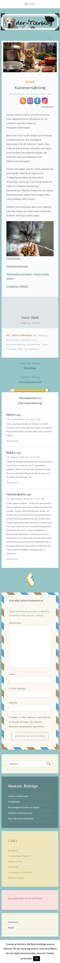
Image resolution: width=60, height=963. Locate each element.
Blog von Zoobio (16, 877)
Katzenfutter (13, 258)
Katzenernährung (15, 344)
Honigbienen (14, 801)
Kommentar (16, 623)
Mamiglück (13, 850)
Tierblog (11, 348)
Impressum (13, 922)
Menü (32, 4)
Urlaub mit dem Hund (18, 796)
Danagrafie (13, 867)
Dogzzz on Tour (15, 861)
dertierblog (12, 339)
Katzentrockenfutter (17, 266)
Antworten (12, 441)
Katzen (30, 82)
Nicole (11, 927)
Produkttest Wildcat (17, 286)
